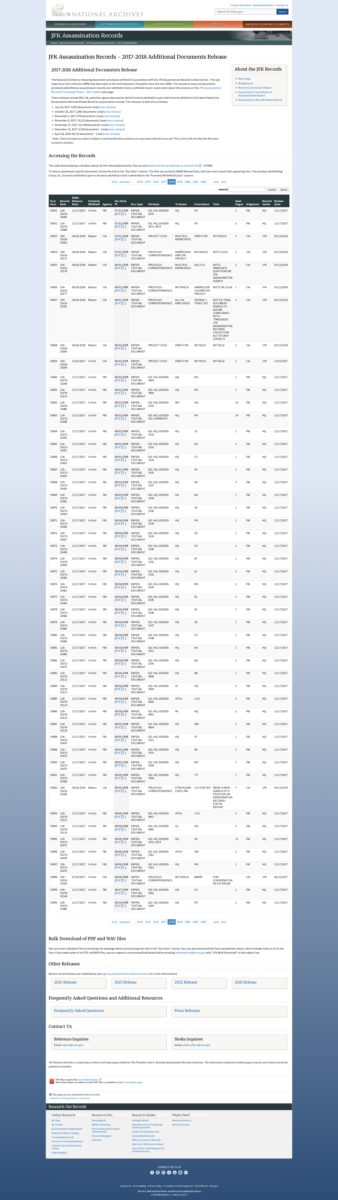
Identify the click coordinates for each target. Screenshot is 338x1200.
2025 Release (65, 982)
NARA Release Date (77, 201)
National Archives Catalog (65, 1133)
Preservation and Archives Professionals (106, 1130)
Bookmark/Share (263, 5)
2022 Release (185, 982)
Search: (223, 189)
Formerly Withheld (94, 202)
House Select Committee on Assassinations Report (255, 93)
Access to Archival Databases (67, 1141)
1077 (164, 181)
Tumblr (169, 1172)
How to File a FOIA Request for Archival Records (148, 1150)
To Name (181, 204)
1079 (179, 181)
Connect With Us (169, 1167)
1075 (148, 181)
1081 (195, 181)
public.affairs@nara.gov (197, 1045)
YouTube (175, 1172)
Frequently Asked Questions (79, 1010)
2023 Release (125, 982)
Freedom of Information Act (178, 1185)
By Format (57, 1124)
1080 (187, 181)
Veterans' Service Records (119, 24)
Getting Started (140, 1120)
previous (125, 181)
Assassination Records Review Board (260, 100)
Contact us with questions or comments (69, 1098)
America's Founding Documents (267, 24)
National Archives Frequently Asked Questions (147, 1126)
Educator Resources (169, 24)
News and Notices (181, 1120)
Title (216, 204)
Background (245, 83)
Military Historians (101, 1124)
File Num (153, 204)
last (223, 181)
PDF (118, 214)
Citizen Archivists (240, 5)
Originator (252, 204)
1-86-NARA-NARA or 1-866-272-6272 (169, 1194)
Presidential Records (63, 1137)
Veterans (96, 1139)
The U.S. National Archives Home (97, 10)
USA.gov (213, 1185)
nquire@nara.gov (73, 1045)
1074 (140, 181)
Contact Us (282, 5)
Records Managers (102, 1135)
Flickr (186, 1172)
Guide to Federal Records (145, 1131)
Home (54, 42)
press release (107, 107)
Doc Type (137, 204)
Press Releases (187, 1010)
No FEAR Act (201, 1185)
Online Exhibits (59, 1152)
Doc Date (120, 201)
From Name (201, 204)
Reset (284, 189)
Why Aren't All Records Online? (148, 1144)
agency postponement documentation (125, 973)
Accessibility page (132, 1082)
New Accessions (181, 1124)
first (114, 181)
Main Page (244, 78)
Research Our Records (70, 24)
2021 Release (246, 982)
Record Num (64, 202)
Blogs (180, 1172)
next (216, 181)
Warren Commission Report (255, 87)
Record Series (266, 202)
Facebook (152, 1172)
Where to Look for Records (146, 1139)
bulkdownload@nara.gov (190, 952)
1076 (156, 181)
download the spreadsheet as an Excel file (173, 165)
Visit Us (218, 24)
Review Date (278, 202)
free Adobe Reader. (88, 1079)
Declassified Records (143, 1135)
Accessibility (139, 1185)
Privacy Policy (155, 1185)
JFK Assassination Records (100, 42)
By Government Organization (67, 1128)
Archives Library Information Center (67, 1147)
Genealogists (99, 1120)
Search (282, 11)
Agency (107, 204)
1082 (203, 181)
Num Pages (239, 202)
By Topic (56, 1120)
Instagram (163, 1172)
